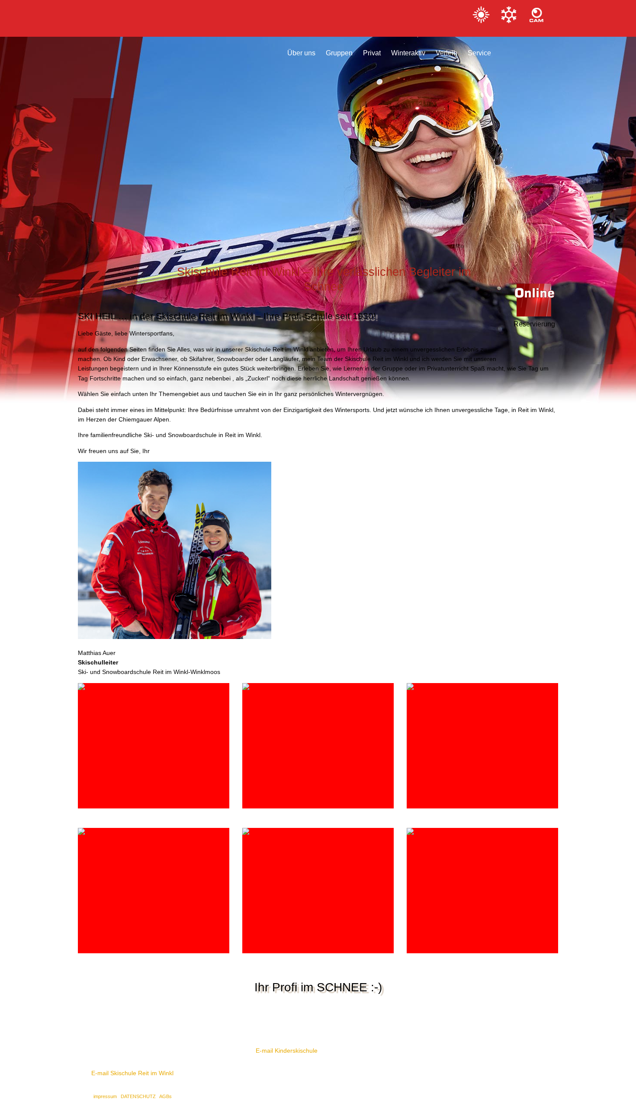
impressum (105, 1096)
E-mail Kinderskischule (287, 1050)
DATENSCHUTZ (139, 1096)
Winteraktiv (408, 50)
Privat (372, 50)
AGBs (165, 1096)
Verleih (446, 50)
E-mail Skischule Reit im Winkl (132, 1073)
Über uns (301, 50)
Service (479, 50)
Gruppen (339, 50)
